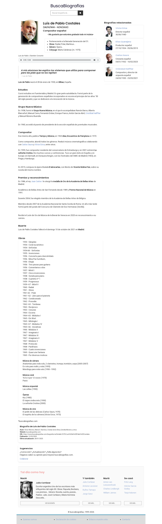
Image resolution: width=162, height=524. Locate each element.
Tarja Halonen (130, 493)
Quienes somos (30, 519)
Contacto (126, 519)
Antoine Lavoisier (90, 486)
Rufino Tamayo (89, 490)
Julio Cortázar (89, 482)
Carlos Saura (27, 144)
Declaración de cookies (66, 519)
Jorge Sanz (88, 494)
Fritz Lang (128, 482)
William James (109, 493)
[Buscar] (80, 12)
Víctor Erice (40, 144)
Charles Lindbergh (111, 489)
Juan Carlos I (37, 181)
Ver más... (91, 503)
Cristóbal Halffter (93, 113)
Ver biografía (50, 503)
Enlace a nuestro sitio (98, 519)
